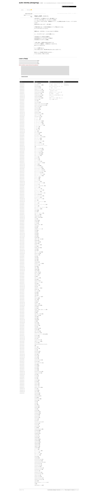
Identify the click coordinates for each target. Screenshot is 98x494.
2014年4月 (22, 296)
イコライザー (37, 139)
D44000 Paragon (38, 371)
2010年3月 (22, 367)
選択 (36, 316)
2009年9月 (22, 375)
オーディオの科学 (38, 148)
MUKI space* (77, 489)
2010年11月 (22, 355)
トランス (36, 178)
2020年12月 (22, 181)
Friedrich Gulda (38, 465)
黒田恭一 (36, 446)
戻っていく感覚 (38, 252)
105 (36, 377)
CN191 (36, 424)
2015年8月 (22, 273)
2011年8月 (22, 342)
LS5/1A (36, 380)
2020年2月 (22, 195)
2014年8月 (22, 290)
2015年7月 (22, 275)
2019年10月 (22, 201)
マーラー (36, 452)
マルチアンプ (37, 197)
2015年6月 (22, 276)
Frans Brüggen (38, 463)
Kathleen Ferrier (38, 472)
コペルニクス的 (38, 161)
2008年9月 (22, 393)
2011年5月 (22, 347)
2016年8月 (22, 256)
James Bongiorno (38, 429)
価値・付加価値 (38, 217)
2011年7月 (22, 344)
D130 (36, 370)
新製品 (36, 262)
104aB (36, 375)
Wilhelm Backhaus (38, 478)
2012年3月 (22, 332)
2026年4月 (22, 89)
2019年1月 (22, 214)
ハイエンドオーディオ (39, 182)
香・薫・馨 (37, 331)
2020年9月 (22, 185)
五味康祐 (36, 430)
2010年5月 (22, 364)
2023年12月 (22, 129)
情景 (36, 249)
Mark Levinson (38, 387)
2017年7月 (22, 240)
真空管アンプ (37, 288)
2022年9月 (22, 151)
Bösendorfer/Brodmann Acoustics (41, 344)
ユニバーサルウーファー (39, 201)
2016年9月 (22, 254)
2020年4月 (22, 192)
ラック (36, 203)
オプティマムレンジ (38, 141)
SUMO (36, 410)
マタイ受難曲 (37, 194)
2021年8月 (22, 169)
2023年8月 (22, 135)
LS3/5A (36, 342)
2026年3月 (22, 90)
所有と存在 (37, 253)
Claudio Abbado (38, 460)
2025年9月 (22, 99)
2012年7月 (22, 326)
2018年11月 (22, 217)
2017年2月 (22, 247)
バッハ (36, 449)
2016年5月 (22, 260)
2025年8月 (22, 100)
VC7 (36, 347)
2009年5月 (22, 381)
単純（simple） (38, 224)
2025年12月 (22, 95)
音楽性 (36, 329)
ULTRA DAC (37, 398)
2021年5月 (22, 174)
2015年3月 (22, 280)
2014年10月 (22, 288)
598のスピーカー (38, 89)
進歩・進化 (37, 315)
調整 (36, 311)
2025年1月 (22, 110)
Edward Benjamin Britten (39, 462)
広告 (36, 246)
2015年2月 (22, 282)
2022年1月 (22, 162)
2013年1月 (22, 318)
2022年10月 (22, 149)
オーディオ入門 (38, 151)
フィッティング (38, 188)
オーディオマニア (38, 149)
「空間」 (36, 129)
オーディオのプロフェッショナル (41, 145)
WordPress (62, 489)
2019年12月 (22, 198)
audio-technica (38, 339)
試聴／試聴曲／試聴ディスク (40, 309)
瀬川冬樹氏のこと (38, 485)
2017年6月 (22, 241)
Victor (36, 420)
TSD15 (36, 358)
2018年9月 (22, 220)
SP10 (36, 419)
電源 (36, 319)
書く (36, 267)
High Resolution (38, 97)
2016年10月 (22, 253)
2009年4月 (22, 383)
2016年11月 (22, 252)
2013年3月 (22, 315)
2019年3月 (22, 211)
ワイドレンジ (37, 208)
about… (22, 9)
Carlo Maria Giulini (38, 459)
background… (37, 93)
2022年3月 (22, 159)
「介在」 (36, 126)
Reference (37, 112)
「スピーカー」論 (38, 122)
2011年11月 (22, 338)
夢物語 (36, 240)
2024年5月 (22, 122)
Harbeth (36, 361)
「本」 (36, 128)
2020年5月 (22, 191)
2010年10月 (22, 357)
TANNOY (36, 411)
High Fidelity (37, 96)
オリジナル (37, 142)
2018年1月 (22, 231)
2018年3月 (22, 228)
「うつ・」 (37, 118)
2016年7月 (22, 257)
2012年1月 (22, 335)
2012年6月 (22, 328)
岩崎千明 (36, 439)
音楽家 (36, 457)
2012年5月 (22, 329)
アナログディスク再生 (39, 136)
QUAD (36, 400)
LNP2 (36, 390)
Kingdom (36, 416)
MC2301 (36, 394)
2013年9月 (22, 306)
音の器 (36, 322)
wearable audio (38, 116)
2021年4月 (22, 175)
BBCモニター (37, 341)
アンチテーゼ (37, 138)
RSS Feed (29, 9)
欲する (36, 275)
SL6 (36, 349)
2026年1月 (22, 93)
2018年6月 (22, 224)
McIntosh (36, 393)
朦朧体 (36, 269)
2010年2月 (22, 368)
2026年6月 (22, 86)
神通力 (36, 289)
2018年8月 (22, 221)
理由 (36, 283)
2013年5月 (22, 312)
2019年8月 (22, 204)
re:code (36, 110)
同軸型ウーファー (38, 228)
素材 (36, 295)
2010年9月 (22, 358)
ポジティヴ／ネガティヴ (39, 192)
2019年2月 (22, 213)
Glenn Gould (37, 466)
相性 (36, 286)
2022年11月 (22, 148)
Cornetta (36, 414)
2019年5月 (22, 208)
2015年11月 (22, 269)
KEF (36, 374)
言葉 (36, 306)
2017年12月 (22, 233)
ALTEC (36, 335)
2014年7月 (22, 292)
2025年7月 (22, 102)
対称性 (36, 243)
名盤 (36, 231)
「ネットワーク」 (38, 123)
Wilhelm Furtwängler (39, 479)
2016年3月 (22, 263)
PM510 (36, 407)
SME (36, 408)
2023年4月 (22, 141)
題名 (36, 480)
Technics (36, 417)
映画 (36, 266)
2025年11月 (22, 96)
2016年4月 (22, 262)
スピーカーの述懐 (38, 172)
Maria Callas (37, 475)
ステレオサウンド (29, 15)
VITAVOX (36, 423)
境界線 (36, 237)
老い (36, 299)
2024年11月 (22, 113)
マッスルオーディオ (38, 195)
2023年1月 (22, 145)
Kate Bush (37, 470)
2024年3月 (22, 125)
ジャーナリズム (38, 167)
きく (36, 131)
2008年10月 (22, 391)
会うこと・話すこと (38, 213)
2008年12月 (22, 388)
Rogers (36, 406)
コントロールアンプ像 (39, 162)
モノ (36, 200)
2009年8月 (22, 377)
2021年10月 (22, 167)
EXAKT (36, 383)
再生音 (36, 220)
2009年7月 (22, 378)
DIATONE (37, 351)
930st (36, 357)
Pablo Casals (37, 476)
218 (36, 397)
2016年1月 (22, 266)
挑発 (36, 257)
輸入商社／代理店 (38, 313)
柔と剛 (36, 270)
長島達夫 (36, 444)
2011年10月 (22, 339)
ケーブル (36, 159)
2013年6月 (22, 311)
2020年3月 (22, 194)
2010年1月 (22, 370)
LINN (36, 381)
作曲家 (36, 447)
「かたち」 (37, 119)
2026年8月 (22, 83)
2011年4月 (22, 348)
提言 (36, 259)
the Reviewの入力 (38, 113)
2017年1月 (22, 249)
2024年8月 (22, 118)
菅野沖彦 (36, 443)
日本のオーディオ (38, 263)
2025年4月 (22, 106)
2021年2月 (22, 178)
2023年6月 (22, 138)
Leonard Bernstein (38, 473)
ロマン (36, 205)
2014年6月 (22, 293)
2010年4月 (22, 365)
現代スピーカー (38, 282)
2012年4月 (22, 331)
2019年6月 (22, 207)
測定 (36, 279)
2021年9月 (22, 168)
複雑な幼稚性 (37, 305)
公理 (36, 218)
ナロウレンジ (37, 181)
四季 (36, 233)
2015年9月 (22, 272)
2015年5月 (22, 277)
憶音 (36, 250)
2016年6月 (22, 259)
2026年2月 (22, 92)
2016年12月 (22, 250)
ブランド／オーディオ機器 (40, 334)
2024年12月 (22, 112)
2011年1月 (22, 352)
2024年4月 (22, 123)
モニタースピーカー (38, 198)
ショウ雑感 (37, 165)
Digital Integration (38, 95)
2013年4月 (22, 313)
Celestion (37, 348)
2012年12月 (22, 319)
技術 (36, 256)
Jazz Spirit (37, 102)
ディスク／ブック (38, 175)
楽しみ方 (36, 273)
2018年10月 (22, 218)
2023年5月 (22, 139)
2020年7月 (22, 188)
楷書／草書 (37, 272)
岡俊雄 (36, 437)
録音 (36, 318)
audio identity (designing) (29, 3)
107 (36, 378)
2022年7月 (22, 154)
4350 (36, 368)
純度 (36, 292)
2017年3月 (22, 246)
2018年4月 (22, 227)
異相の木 (36, 285)
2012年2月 (22, 334)
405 (36, 401)
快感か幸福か (37, 247)
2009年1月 (22, 387)
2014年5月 (22, 295)
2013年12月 (22, 302)
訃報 (36, 308)
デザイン (36, 177)
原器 (36, 226)
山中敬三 (36, 436)
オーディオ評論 (38, 154)
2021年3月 (22, 177)
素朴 (36, 293)
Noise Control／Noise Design (40, 103)
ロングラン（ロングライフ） (40, 207)
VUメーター (37, 115)
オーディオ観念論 (38, 152)
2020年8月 (22, 187)
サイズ (36, 164)
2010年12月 (22, 354)
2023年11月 (22, 131)
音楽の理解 (37, 328)
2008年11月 (22, 390)
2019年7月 (22, 205)
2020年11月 (22, 182)
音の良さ (36, 325)
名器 (36, 230)
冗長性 (36, 221)
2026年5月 (22, 87)
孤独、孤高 (37, 241)
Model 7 (36, 385)
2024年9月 (22, 116)
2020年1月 (22, 197)
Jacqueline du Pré (38, 469)
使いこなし (37, 214)
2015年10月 (22, 270)
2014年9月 (22, 289)
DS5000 (36, 352)
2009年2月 (22, 385)
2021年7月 (22, 171)
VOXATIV (37, 426)
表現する (36, 303)
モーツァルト (37, 453)
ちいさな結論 (37, 132)
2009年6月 (22, 380)
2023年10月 (22, 132)
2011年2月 (22, 351)
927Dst (36, 355)
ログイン (66, 83)
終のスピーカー (38, 296)
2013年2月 (22, 316)
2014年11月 (22, 286)
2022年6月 (22, 155)
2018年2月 (22, 230)
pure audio (37, 109)
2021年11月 (22, 165)
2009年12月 (22, 371)
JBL (36, 364)
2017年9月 (22, 237)
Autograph (37, 413)
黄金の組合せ (37, 332)
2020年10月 (22, 184)
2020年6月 (22, 190)
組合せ (36, 298)
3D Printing (37, 86)
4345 (36, 367)
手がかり (36, 254)
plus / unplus (37, 106)
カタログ (36, 158)
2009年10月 (22, 374)
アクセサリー (37, 135)
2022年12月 (22, 146)
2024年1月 (22, 128)
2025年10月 (22, 97)
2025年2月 (22, 109)
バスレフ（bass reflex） (39, 185)
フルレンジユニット (38, 190)
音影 (36, 326)
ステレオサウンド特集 (39, 169)
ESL (36, 404)
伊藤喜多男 (37, 433)
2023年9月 (22, 133)
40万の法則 (37, 87)
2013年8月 (22, 308)
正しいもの (37, 277)
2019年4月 (22, 210)
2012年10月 (22, 322)
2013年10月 (22, 305)
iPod (36, 100)
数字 (36, 260)
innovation (37, 99)
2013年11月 (22, 303)
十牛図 (36, 223)
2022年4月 (22, 158)
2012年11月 (22, 321)
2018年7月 (22, 223)
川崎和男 (36, 440)
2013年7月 (22, 309)
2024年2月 (22, 126)
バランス (36, 187)
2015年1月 (22, 283)
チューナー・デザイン (39, 174)
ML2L (36, 391)
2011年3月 (22, 349)
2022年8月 (22, 152)
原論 (36, 227)
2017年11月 (22, 234)
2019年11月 (22, 200)
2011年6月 (22, 345)
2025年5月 (22, 105)
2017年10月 (22, 236)
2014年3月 (22, 298)
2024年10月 (22, 115)
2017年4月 (22, 244)
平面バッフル (37, 244)
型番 (36, 234)
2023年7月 (22, 136)
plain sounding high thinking (40, 105)
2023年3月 (22, 142)
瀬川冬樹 (36, 442)
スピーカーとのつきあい (39, 171)
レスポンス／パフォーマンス (40, 204)
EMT (36, 354)
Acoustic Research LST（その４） (40, 13)
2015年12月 (22, 267)
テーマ (36, 83)
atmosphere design (38, 90)
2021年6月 (22, 172)
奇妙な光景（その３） (41, 16)
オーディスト (37, 155)
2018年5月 (22, 226)
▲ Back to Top (21, 489)
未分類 (36, 456)
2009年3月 (22, 384)
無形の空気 (37, 280)
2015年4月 (22, 279)
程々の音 (36, 290)
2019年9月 (22, 203)
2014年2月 (22, 299)
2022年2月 (22, 161)
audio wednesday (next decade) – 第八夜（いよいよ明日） (66, 13)
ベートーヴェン (38, 450)
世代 (36, 210)
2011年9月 (22, 341)
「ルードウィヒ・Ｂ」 (39, 125)
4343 (36, 365)
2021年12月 (22, 164)
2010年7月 (22, 361)
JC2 (36, 388)
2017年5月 (22, 243)
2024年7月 (22, 119)
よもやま (36, 133)
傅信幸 (36, 434)
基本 (36, 236)
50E (36, 403)
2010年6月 (22, 362)
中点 (36, 211)
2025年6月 (22, 103)
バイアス (36, 184)
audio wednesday (38, 92)
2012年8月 (22, 325)
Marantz (36, 384)
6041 (36, 338)
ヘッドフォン (37, 191)
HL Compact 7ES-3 (38, 362)
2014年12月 (22, 285)
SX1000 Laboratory (38, 421)
